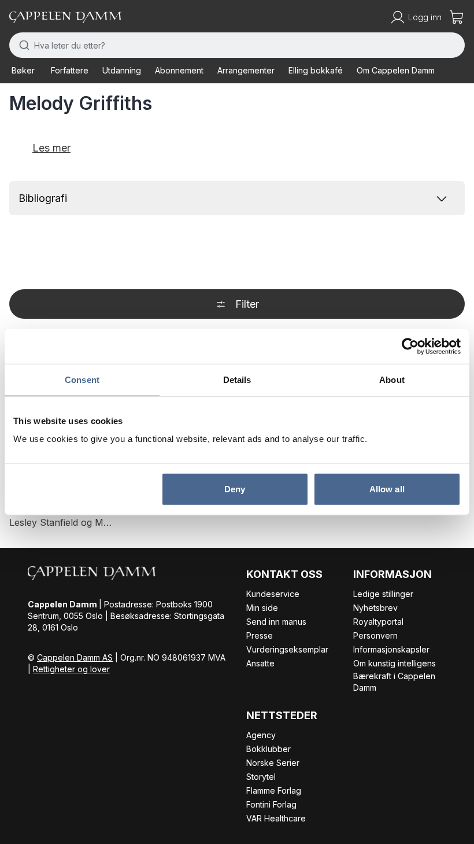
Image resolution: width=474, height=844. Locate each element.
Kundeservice (272, 594)
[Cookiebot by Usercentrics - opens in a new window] (410, 346)
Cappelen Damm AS (75, 657)
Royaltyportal (378, 621)
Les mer (51, 148)
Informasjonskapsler (391, 649)
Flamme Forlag (273, 790)
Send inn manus (276, 621)
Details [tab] (237, 379)
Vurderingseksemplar (287, 649)
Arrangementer (246, 70)
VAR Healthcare (276, 818)
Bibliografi (42, 198)
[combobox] (237, 45)
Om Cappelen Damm (396, 70)
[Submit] (21, 45)
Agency (261, 735)
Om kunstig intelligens (394, 663)
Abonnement (179, 70)
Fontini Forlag (271, 804)
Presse (259, 635)
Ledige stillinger (383, 594)
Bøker (23, 70)
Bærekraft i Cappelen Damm (394, 681)
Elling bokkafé (315, 70)
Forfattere (69, 70)
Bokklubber (268, 749)
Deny (234, 489)
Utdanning (121, 70)
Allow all (387, 489)
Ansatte (260, 663)
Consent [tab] (82, 379)
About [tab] (392, 379)
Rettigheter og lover (71, 669)
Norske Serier (272, 763)
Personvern (375, 635)
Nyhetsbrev (375, 608)
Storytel (261, 777)
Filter (247, 304)
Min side (262, 608)
